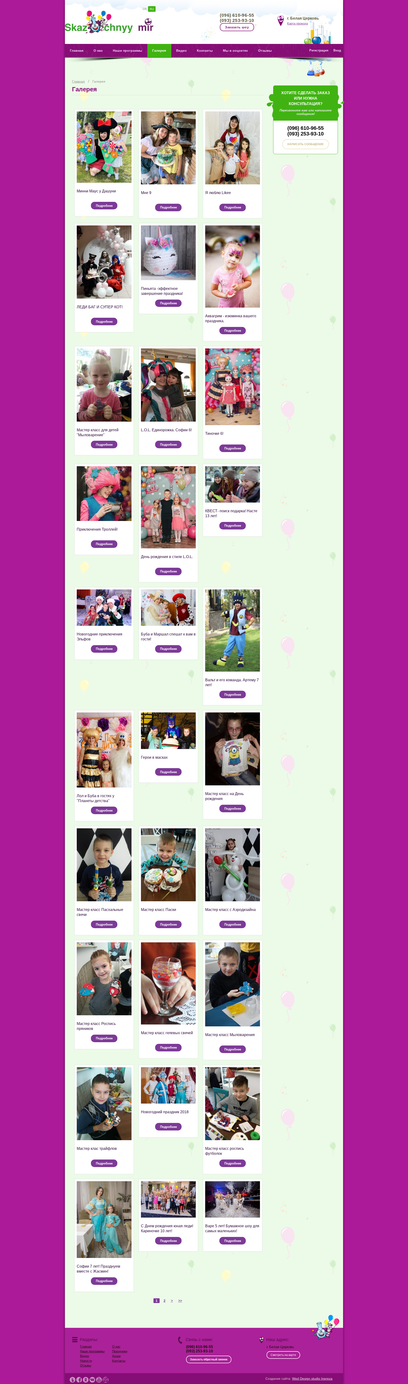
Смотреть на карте (283, 1355)
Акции (116, 1356)
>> (180, 1301)
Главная (76, 50)
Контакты (205, 50)
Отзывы (265, 50)
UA (145, 9)
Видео (181, 50)
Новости (86, 1361)
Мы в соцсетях (235, 50)
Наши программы (127, 50)
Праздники (119, 1351)
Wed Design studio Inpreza (312, 1378)
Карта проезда (297, 23)
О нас (98, 50)
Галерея (159, 50)
